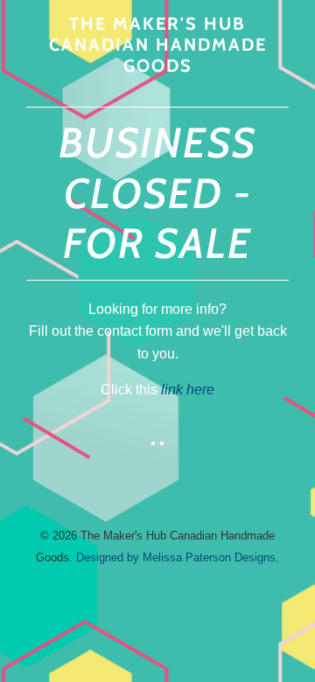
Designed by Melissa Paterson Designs (176, 557)
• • (157, 442)
